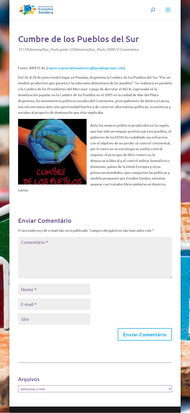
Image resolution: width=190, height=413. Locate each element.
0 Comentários (128, 49)
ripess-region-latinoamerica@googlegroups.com (86, 68)
